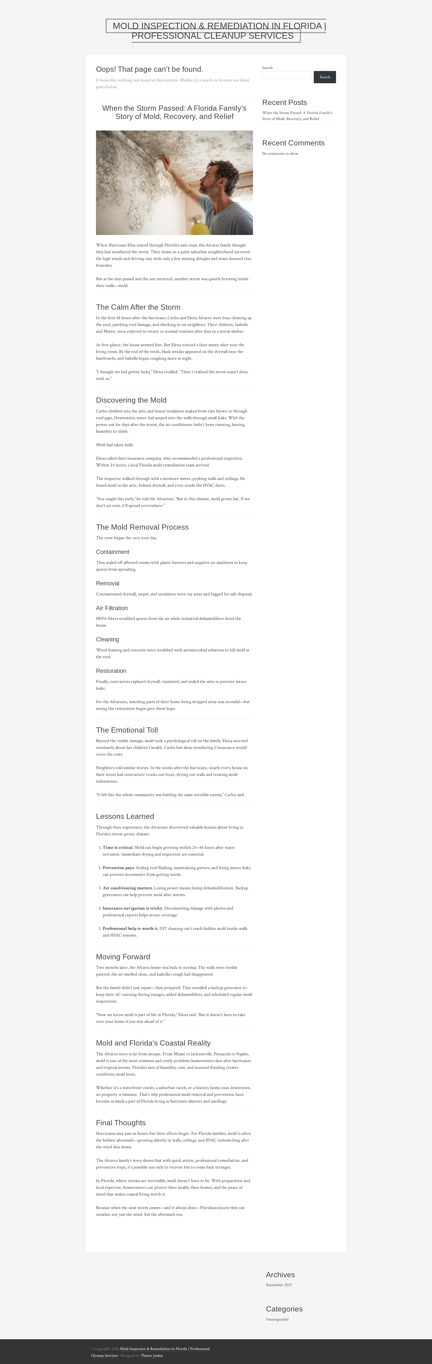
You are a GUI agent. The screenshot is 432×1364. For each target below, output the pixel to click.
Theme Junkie (152, 1355)
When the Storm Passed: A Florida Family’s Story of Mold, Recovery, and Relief (174, 112)
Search (267, 67)
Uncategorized (277, 1319)
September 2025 (279, 1285)
